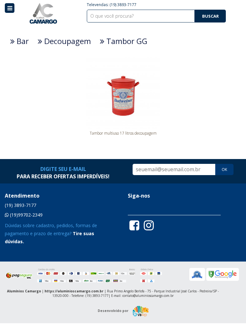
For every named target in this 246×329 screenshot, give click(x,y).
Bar (22, 41)
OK (224, 169)
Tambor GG (125, 41)
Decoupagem (66, 41)
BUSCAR (210, 16)
